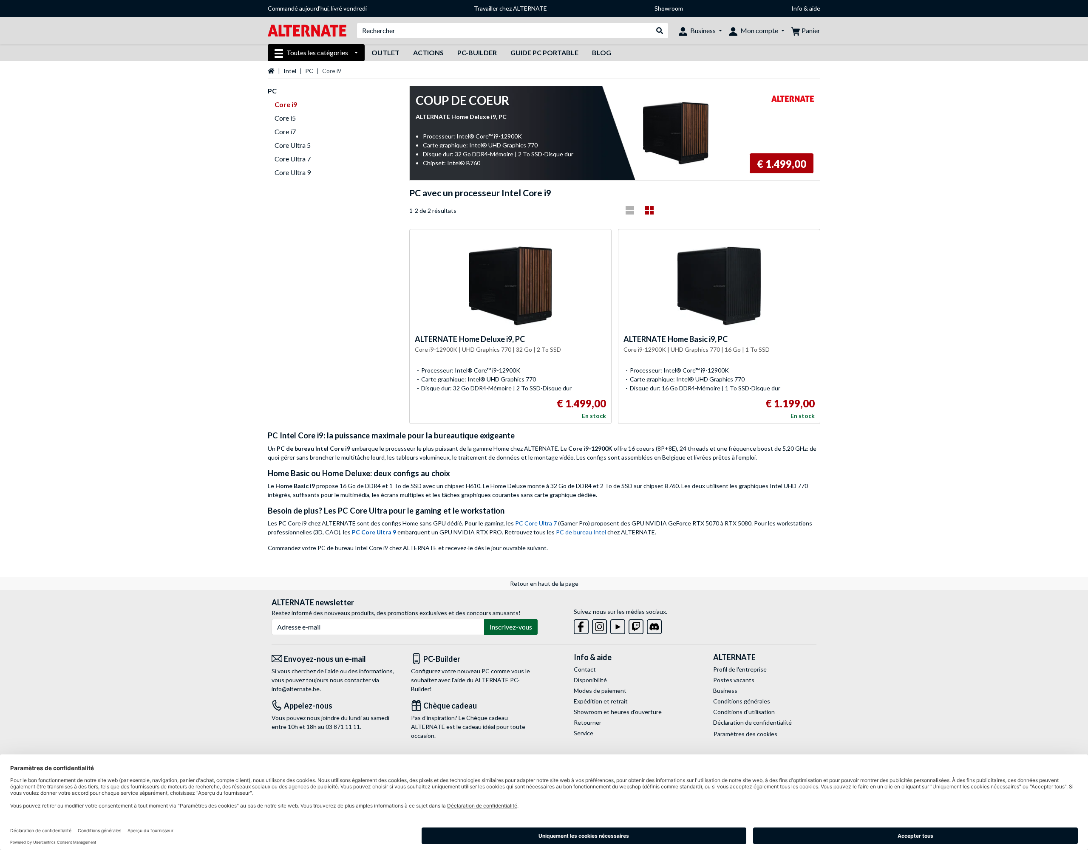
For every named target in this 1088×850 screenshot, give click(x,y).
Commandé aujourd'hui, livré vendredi (317, 8)
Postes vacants (733, 679)
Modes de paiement (600, 690)
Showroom (668, 8)
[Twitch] (636, 625)
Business (725, 690)
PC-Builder (477, 52)
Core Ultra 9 (293, 172)
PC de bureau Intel (581, 532)
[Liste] (630, 210)
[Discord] (654, 625)
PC (309, 70)
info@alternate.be (296, 688)
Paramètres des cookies (745, 733)
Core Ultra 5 (293, 145)
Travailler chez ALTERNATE (510, 8)
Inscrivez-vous (511, 627)
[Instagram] (599, 625)
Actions (428, 52)
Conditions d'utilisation (744, 711)
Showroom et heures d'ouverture (618, 711)
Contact (585, 669)
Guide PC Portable (544, 52)
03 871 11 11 (343, 726)
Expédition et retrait (601, 701)
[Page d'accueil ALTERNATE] (307, 30)
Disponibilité (590, 679)
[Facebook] (581, 625)
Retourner (587, 722)
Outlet (385, 52)
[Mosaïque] (649, 210)
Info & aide (805, 8)
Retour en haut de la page (544, 583)
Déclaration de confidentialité (752, 722)
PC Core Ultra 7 (536, 523)
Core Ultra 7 (293, 159)
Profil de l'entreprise (740, 669)
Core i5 (285, 118)
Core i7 (285, 131)
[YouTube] (617, 625)
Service (583, 733)
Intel (289, 70)
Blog (601, 52)
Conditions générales (741, 701)
